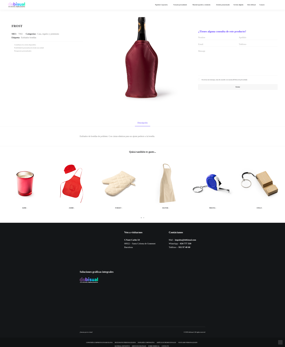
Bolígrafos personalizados (125, 342)
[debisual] (16, 5)
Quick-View (43, 164)
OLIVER (165, 208)
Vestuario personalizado (180, 5)
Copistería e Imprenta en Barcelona (99, 342)
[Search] (275, 5)
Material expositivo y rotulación (201, 5)
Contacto (262, 5)
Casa (39, 34)
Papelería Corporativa (161, 5)
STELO (259, 208)
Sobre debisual (251, 5)
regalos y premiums (50, 34)
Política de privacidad (240, 80)
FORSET (118, 208)
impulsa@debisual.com (185, 240)
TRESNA (212, 208)
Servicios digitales (238, 5)
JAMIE (71, 208)
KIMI (24, 208)
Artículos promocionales (223, 5)
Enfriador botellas (28, 37)
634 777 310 (185, 243)
